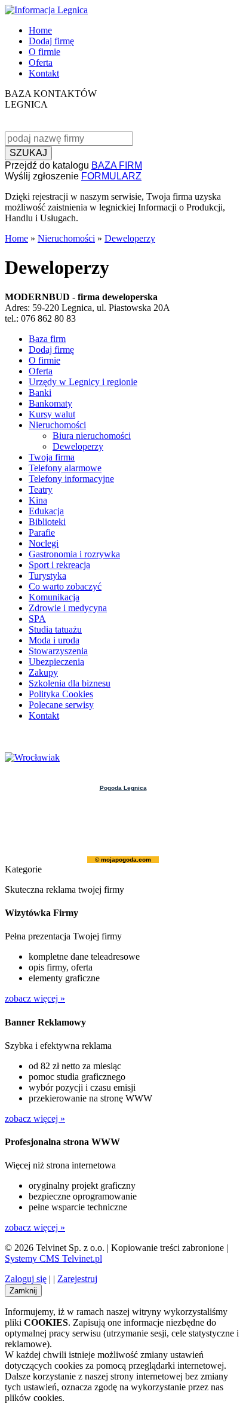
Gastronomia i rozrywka (74, 554)
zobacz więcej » (35, 998)
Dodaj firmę (51, 41)
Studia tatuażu (55, 629)
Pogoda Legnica (123, 788)
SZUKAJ (28, 153)
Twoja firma (52, 457)
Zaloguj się (26, 1279)
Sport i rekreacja (59, 565)
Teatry (41, 489)
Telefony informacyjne (71, 479)
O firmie (44, 52)
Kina (38, 500)
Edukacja (46, 511)
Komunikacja (54, 597)
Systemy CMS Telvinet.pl (53, 1258)
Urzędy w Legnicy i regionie (83, 382)
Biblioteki (47, 522)
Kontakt (44, 73)
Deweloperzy (129, 238)
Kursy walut (52, 414)
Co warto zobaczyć (65, 586)
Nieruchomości (66, 238)
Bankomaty (50, 403)
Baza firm (47, 339)
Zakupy (43, 672)
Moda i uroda (54, 640)
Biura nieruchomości (92, 436)
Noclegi (44, 543)
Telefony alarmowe (65, 468)
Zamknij (23, 1290)
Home (40, 30)
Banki (40, 392)
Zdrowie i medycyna (68, 608)
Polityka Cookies (61, 694)
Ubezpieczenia (56, 662)
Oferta (41, 62)
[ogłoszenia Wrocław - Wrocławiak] (32, 757)
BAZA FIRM (116, 165)
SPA (37, 619)
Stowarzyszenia (58, 651)
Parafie (42, 532)
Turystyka (47, 575)
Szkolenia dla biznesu (69, 683)
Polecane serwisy (61, 705)
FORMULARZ (111, 176)
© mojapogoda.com (123, 859)
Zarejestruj (77, 1279)
